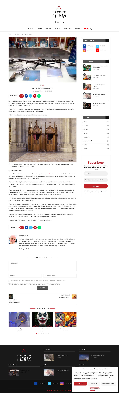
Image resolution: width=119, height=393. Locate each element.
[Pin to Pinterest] (34, 96)
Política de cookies (94, 387)
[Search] (91, 28)
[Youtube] (63, 22)
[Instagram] (60, 22)
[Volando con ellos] (14, 372)
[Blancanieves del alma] (65, 319)
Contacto (78, 29)
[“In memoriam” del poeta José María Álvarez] (87, 68)
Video (96, 144)
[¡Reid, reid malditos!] (42, 319)
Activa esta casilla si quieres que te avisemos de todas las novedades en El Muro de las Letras (35, 284)
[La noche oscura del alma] (84, 357)
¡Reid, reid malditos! (42, 329)
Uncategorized (96, 141)
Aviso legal (92, 390)
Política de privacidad (95, 388)
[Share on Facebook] (26, 96)
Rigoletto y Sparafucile (99, 103)
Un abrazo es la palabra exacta (99, 85)
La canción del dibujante (99, 94)
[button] (115, 369)
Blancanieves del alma (66, 329)
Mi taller (48, 29)
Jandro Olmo (38, 91)
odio (49, 174)
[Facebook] (55, 22)
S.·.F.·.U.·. (58, 29)
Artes (40, 29)
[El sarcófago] (19, 319)
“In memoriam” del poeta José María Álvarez (100, 66)
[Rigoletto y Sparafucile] (87, 106)
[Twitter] (58, 22)
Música (96, 129)
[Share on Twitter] (30, 96)
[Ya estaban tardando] (49, 357)
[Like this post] (22, 96)
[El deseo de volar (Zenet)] (87, 77)
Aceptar (80, 383)
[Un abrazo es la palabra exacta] (87, 87)
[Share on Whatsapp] (39, 96)
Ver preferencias (108, 383)
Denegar (94, 383)
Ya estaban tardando (61, 355)
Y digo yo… (30, 29)
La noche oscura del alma (98, 355)
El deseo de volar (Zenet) (99, 75)
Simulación (67, 29)
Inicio (10, 34)
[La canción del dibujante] (87, 96)
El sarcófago (19, 329)
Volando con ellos (25, 370)
